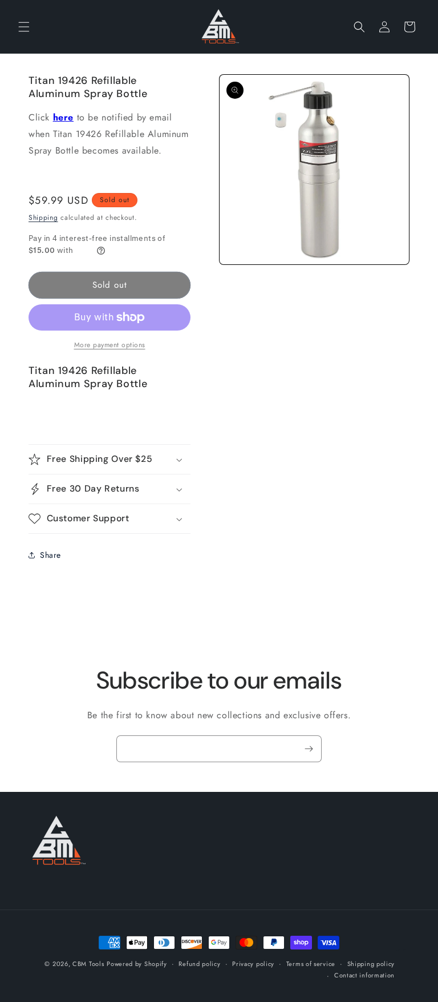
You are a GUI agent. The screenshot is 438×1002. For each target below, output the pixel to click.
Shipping (43, 217)
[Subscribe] (308, 748)
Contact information (364, 975)
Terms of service (310, 963)
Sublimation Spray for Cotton (401, 950)
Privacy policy (253, 963)
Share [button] (50, 555)
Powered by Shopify (137, 963)
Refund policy (199, 963)
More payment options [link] (109, 345)
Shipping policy (371, 963)
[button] (23, 26)
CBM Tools (88, 963)
